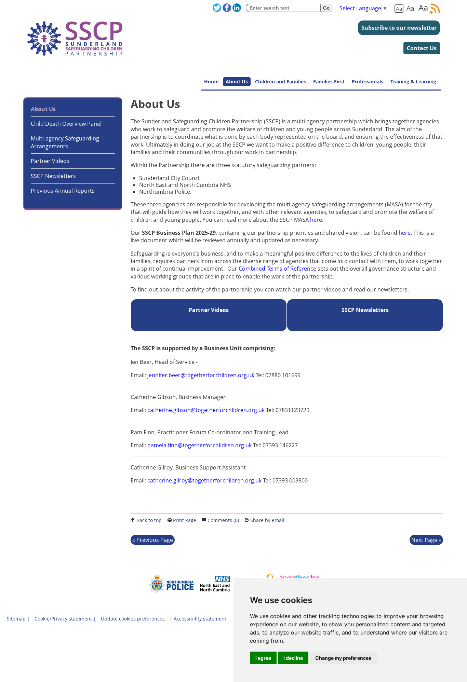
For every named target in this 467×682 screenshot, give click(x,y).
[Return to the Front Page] (74, 35)
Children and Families (280, 81)
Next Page (424, 539)
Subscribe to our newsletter (399, 27)
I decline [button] (293, 658)
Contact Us (422, 48)
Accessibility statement (200, 618)
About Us (237, 81)
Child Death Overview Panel (66, 123)
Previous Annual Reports (63, 190)
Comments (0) (223, 520)
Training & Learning (413, 81)
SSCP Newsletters (53, 176)
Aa (399, 8)
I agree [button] (263, 658)
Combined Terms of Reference (277, 268)
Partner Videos (50, 161)
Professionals (367, 81)
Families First (329, 81)
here (404, 232)
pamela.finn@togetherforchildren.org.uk (199, 445)
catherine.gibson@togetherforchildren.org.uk (206, 410)
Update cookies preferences (133, 618)
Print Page (184, 520)
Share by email (267, 520)
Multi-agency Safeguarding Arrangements (65, 142)
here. (316, 219)
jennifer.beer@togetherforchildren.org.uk (200, 375)
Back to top (149, 520)
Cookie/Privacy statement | (65, 618)
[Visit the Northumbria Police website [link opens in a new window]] (169, 593)
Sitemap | (18, 618)
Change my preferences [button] (343, 658)
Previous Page (154, 539)
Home (211, 81)
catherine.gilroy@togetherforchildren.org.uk (204, 480)
